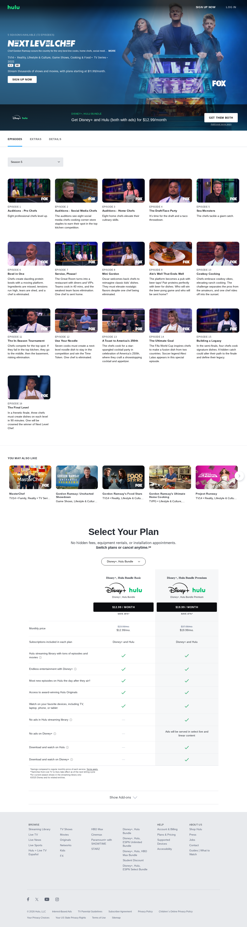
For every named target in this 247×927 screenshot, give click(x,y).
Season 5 (16, 161)
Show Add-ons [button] (120, 797)
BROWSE (34, 824)
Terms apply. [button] (92, 769)
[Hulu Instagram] (57, 899)
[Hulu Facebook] (31, 899)
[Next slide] (239, 476)
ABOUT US (195, 824)
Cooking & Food (80, 57)
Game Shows (60, 57)
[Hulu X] (40, 899)
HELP (160, 824)
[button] (15, 138)
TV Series (100, 57)
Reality (21, 57)
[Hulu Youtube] (50, 899)
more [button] (112, 51)
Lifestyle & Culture (39, 57)
